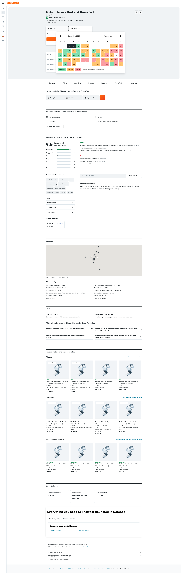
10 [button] (78, 51)
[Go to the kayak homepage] (13, 3)
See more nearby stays (135, 357)
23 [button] (74, 60)
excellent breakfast (52, 180)
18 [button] (83, 55)
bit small (70, 192)
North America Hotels (65, 568)
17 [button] (78, 55)
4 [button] (82, 46)
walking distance (60, 188)
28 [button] (65, 64)
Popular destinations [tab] (69, 519)
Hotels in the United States (80, 568)
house (72, 180)
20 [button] (60, 60)
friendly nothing (63, 184)
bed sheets (49, 188)
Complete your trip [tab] (54, 519)
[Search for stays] (3, 13)
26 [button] (87, 60)
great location (64, 180)
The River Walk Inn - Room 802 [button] (104, 464)
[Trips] (3, 31)
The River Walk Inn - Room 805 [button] (104, 382)
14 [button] (65, 55)
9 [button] (73, 51)
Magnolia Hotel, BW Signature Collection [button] (104, 423)
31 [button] (121, 64)
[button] (3, 3)
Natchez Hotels (106, 568)
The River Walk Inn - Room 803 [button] (80, 464)
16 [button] (74, 55)
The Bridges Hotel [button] (76, 422)
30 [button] (74, 64)
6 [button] (60, 51)
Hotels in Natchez (84, 530)
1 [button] (69, 46)
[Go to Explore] (3, 22)
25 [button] (83, 60)
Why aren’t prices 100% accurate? (59, 559)
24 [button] (78, 60)
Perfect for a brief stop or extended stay (94, 148)
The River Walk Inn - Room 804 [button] (128, 382)
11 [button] (82, 51)
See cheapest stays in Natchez (132, 397)
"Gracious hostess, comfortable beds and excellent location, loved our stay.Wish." (106, 151)
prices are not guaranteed (83, 546)
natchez (63, 192)
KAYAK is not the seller (55, 552)
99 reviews (60, 18)
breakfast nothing (51, 184)
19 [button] (87, 55)
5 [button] (87, 46)
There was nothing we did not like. (93, 158)
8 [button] (69, 51)
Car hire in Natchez (55, 530)
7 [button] (64, 51)
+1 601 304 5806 (51, 23)
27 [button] (60, 64)
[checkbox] (55, 225)
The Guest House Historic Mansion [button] (57, 382)
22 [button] (69, 60)
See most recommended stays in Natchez (129, 439)
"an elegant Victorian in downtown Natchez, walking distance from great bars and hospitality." (109, 145)
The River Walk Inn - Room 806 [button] (128, 464)
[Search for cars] (3, 17)
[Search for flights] (3, 9)
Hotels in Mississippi (95, 568)
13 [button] (60, 55)
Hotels (56, 568)
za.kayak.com (49, 568)
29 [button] (69, 64)
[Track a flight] (3, 26)
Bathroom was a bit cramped (91, 164)
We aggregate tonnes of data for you (60, 556)
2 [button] (73, 46)
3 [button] (78, 46)
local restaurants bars (52, 192)
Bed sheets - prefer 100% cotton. (92, 161)
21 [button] (65, 60)
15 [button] (69, 55)
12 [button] (87, 51)
